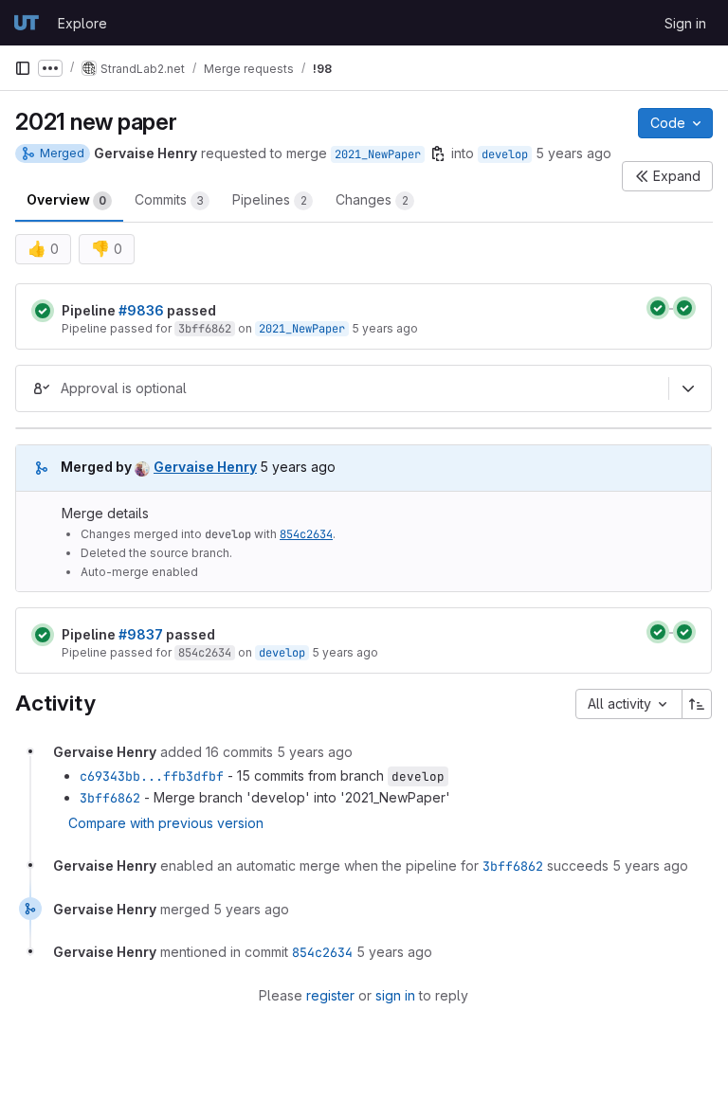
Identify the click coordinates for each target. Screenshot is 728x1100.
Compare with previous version (166, 823)
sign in (395, 995)
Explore (82, 23)
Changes (372, 199)
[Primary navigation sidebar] (23, 68)
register (330, 995)
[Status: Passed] (42, 310)
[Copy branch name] (438, 153)
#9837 (140, 634)
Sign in (685, 23)
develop (505, 154)
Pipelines (269, 199)
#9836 (141, 310)
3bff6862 (204, 328)
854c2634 (306, 534)
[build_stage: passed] (657, 308)
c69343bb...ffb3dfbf (152, 775)
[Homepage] (26, 23)
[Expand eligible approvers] (688, 388)
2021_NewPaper (378, 154)
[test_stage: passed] (684, 308)
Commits (169, 199)
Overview (66, 199)
